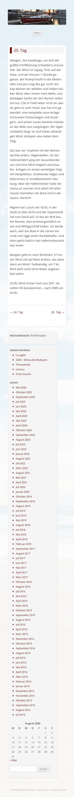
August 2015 (23, 620)
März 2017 (22, 577)
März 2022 (22, 468)
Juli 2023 (20, 444)
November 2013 (25, 695)
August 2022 (23, 458)
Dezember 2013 (25, 691)
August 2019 (23, 506)
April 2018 (21, 539)
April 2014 (21, 672)
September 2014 (25, 648)
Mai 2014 (21, 667)
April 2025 (21, 416)
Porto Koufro (23, 374)
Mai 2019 (21, 520)
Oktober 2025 (24, 392)
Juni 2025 (21, 406)
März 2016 (22, 605)
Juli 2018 (20, 529)
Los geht (21, 355)
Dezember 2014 (25, 639)
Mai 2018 (21, 534)
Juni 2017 (21, 563)
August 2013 (23, 710)
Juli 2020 (20, 487)
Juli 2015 (20, 624)
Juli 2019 (20, 510)
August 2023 (23, 439)
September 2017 (25, 548)
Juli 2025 (20, 401)
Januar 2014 (22, 686)
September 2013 (25, 705)
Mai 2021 (21, 477)
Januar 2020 (22, 492)
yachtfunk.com (27, 789)
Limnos (20, 369)
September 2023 (25, 435)
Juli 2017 (20, 558)
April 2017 (21, 572)
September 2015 (25, 615)
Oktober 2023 (24, 430)
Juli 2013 (20, 714)
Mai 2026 (21, 387)
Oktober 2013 (24, 700)
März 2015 (22, 634)
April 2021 (21, 482)
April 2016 (21, 601)
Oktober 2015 (24, 610)
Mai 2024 (21, 420)
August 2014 (23, 653)
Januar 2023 (22, 454)
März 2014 (22, 676)
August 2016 (23, 586)
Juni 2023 (21, 449)
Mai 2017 (21, 567)
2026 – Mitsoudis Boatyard (31, 360)
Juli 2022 (20, 463)
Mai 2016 (21, 596)
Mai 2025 (21, 411)
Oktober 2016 (24, 582)
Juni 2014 (21, 662)
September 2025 (25, 397)
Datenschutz (59, 789)
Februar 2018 (23, 544)
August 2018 (23, 525)
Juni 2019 (21, 515)
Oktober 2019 (24, 496)
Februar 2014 (23, 681)
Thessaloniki (23, 364)
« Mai (13, 760)
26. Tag (57, 312)
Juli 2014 (20, 657)
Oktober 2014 (24, 643)
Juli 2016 (20, 591)
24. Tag (16, 312)
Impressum (43, 789)
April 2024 (21, 425)
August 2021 (23, 473)
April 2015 (21, 629)
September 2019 (25, 501)
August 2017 (23, 553)
